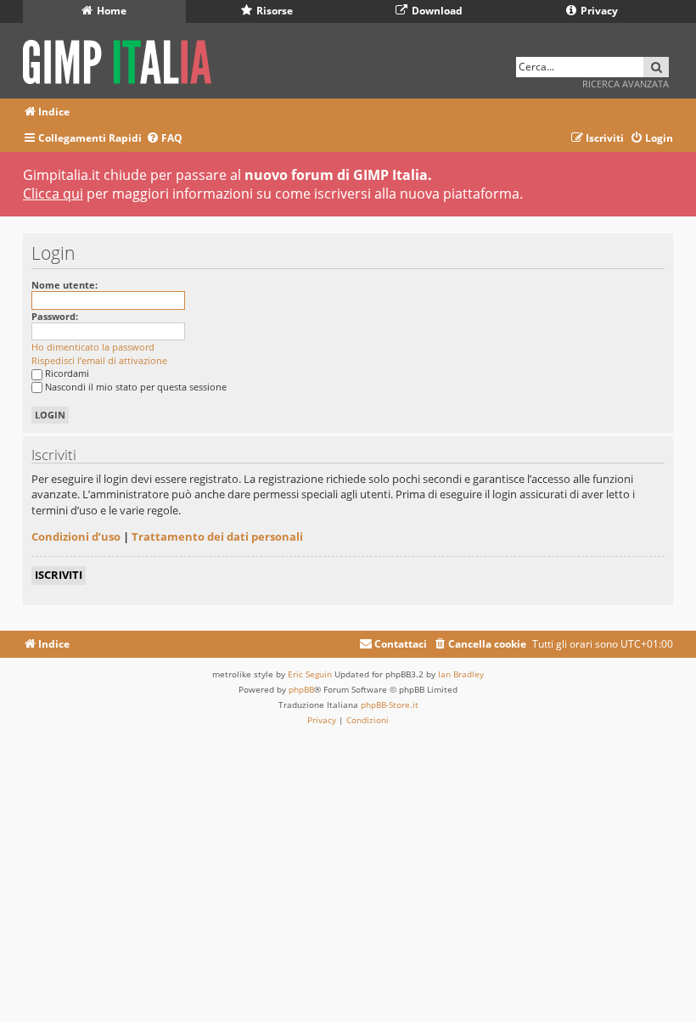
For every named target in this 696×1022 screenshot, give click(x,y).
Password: (54, 316)
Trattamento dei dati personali (217, 536)
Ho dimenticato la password (92, 346)
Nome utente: (64, 284)
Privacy (598, 10)
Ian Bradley (461, 674)
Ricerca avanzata (625, 83)
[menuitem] (164, 138)
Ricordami (67, 373)
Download (436, 10)
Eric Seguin (310, 674)
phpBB (301, 689)
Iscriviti (58, 574)
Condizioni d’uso (76, 536)
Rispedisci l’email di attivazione (99, 360)
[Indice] (122, 59)
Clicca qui (53, 193)
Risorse (273, 10)
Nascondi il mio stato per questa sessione (136, 386)
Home (110, 10)
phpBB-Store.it (389, 704)
